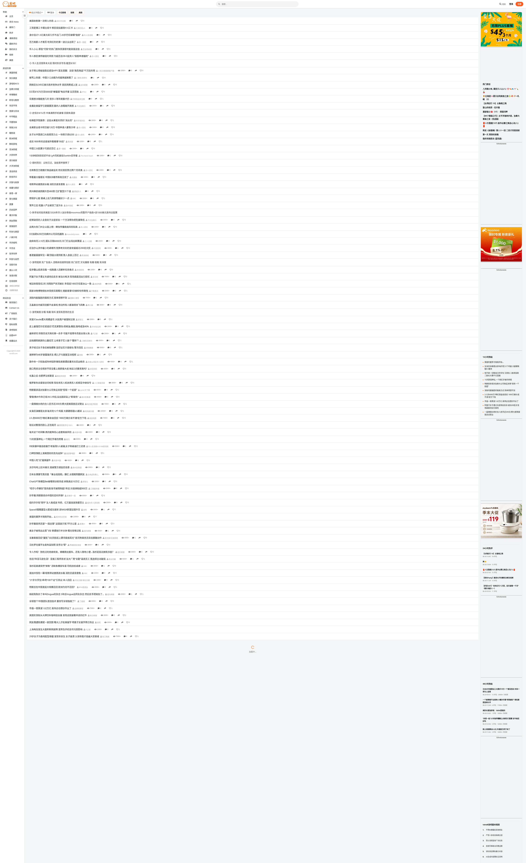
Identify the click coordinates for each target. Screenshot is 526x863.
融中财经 (69, 183)
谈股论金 (13, 264)
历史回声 (13, 209)
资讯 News (14, 21)
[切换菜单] (24, 15)
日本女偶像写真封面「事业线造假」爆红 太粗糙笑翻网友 (57, 429)
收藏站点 (13, 340)
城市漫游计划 (66, 754)
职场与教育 (14, 100)
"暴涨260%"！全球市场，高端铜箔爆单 (48, 662)
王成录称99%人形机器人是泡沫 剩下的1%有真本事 (54, 809)
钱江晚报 (105, 591)
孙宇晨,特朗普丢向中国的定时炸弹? (46, 450)
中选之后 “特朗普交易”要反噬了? (45, 788)
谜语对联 (13, 275)
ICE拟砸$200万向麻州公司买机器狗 (46, 204)
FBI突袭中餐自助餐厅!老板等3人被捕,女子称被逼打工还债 (57, 401)
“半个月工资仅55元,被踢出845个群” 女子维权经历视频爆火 (57, 683)
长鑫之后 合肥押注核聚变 (41, 330)
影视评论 (13, 176)
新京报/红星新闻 (111, 493)
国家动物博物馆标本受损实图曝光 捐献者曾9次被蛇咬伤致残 (58, 253)
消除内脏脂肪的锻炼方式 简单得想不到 (48, 260)
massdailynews (72, 204)
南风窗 (70, 126)
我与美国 (13, 198)
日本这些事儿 (92, 429)
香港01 (82, 479)
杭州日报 (89, 690)
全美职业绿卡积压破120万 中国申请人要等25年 (52, 112)
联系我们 (13, 302)
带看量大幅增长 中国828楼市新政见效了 (49, 154)
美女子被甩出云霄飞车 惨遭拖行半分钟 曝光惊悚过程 (55, 485)
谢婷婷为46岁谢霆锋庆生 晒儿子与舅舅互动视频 (52, 309)
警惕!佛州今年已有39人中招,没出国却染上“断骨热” (53, 351)
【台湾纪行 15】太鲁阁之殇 (495, 103)
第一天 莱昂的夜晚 (491, 134)
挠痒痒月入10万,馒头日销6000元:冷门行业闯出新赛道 (55, 211)
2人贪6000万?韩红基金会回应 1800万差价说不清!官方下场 (57, 373)
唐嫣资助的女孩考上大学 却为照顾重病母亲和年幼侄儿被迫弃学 (60, 647)
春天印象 (13, 215)
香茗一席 (13, 193)
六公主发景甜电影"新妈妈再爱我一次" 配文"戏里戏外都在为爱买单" (62, 711)
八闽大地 (13, 237)
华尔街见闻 (96, 281)
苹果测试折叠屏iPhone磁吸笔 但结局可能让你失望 (54, 654)
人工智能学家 (99, 338)
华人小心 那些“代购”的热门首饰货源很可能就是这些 (54, 49)
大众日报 (97, 648)
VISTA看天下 (94, 824)
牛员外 (73, 662)
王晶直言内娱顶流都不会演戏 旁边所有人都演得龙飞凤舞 (57, 267)
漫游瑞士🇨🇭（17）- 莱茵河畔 (495, 111)
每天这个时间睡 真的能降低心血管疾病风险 (50, 387)
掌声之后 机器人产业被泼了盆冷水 (46, 182)
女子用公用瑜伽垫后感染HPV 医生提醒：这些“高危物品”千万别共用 (62, 63)
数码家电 (13, 144)
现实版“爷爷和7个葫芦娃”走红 (43, 633)
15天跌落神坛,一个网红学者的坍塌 (46, 394)
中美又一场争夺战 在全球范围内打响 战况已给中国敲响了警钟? (60, 732)
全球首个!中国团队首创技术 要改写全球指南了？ (52, 556)
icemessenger (123, 669)
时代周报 (80, 620)
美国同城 (13, 72)
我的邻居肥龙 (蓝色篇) (492, 138)
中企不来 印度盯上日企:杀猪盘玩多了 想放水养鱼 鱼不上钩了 (58, 845)
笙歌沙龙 (13, 127)
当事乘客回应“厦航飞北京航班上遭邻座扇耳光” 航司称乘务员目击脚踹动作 (65, 492)
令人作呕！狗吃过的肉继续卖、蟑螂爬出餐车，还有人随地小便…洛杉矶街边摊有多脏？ (71, 506)
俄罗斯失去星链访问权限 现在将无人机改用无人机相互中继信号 (60, 337)
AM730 (85, 796)
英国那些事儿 (97, 760)
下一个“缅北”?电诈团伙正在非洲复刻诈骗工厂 (51, 619)
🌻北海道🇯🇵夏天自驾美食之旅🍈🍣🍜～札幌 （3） (501, 97)
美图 (11, 60)
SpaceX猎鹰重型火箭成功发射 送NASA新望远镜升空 (54, 464)
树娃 (81, 310)
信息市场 (13, 105)
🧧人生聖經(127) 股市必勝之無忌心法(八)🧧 (500, 124)
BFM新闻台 (83, 542)
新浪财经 (85, 225)
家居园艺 (13, 226)
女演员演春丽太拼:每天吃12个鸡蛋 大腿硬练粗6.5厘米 (55, 366)
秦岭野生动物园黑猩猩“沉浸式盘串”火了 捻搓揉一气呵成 (56, 697)
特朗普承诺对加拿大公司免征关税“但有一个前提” (53, 344)
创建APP (13, 335)
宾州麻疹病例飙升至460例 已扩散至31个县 (50, 168)
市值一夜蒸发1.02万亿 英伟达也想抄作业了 (50, 563)
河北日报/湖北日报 (82, 535)
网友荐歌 (13, 220)
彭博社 (84, 655)
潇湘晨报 (89, 303)
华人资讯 (95, 56)
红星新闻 (97, 218)
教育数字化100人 (66, 380)
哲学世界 (13, 253)
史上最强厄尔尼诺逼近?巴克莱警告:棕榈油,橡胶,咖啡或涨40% (59, 281)
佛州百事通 (85, 352)
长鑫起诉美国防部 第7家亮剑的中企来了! (49, 852)
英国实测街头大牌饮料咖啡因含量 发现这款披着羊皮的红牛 (58, 570)
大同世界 (13, 155)
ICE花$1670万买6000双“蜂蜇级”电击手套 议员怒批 (54, 84)
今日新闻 (62, 12)
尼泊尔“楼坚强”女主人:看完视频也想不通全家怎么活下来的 (57, 739)
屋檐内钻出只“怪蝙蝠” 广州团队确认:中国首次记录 (53, 718)
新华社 (79, 641)
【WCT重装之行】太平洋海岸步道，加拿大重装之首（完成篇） (501, 117)
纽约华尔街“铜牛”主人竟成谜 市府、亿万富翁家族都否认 (56, 457)
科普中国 (78, 387)
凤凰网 (96, 732)
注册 (519, 4)
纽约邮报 (87, 486)
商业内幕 (112, 514)
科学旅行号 (99, 817)
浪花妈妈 (93, 324)
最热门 (12, 27)
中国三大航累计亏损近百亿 (42, 133)
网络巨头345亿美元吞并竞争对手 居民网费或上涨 (53, 77)
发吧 (85, 465)
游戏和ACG (14, 83)
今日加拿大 (81, 98)
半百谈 (12, 248)
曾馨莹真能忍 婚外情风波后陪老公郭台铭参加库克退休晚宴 (58, 746)
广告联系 (13, 313)
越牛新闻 (65, 634)
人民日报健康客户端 (106, 63)
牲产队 (74, 852)
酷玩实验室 (61, 331)
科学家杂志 (80, 105)
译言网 (95, 239)
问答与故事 (14, 182)
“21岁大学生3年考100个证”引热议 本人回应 (50, 535)
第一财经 (82, 42)
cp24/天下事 (85, 345)
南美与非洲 (14, 111)
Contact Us (14, 308)
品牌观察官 (78, 563)
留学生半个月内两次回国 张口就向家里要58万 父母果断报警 (58, 605)
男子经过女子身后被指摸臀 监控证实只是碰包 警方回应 (56, 302)
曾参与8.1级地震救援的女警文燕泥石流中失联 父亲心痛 (56, 690)
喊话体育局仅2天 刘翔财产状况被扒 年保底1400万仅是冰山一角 (60, 246)
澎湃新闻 (91, 838)
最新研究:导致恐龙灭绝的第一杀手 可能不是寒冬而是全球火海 (59, 288)
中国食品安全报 (78, 91)
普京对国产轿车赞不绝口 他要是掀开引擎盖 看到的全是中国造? (60, 802)
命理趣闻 (13, 94)
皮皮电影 (98, 246)
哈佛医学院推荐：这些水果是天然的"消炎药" (51, 105)
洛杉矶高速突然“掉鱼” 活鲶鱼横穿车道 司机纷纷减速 (54, 521)
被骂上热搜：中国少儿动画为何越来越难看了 (51, 70)
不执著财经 (96, 598)
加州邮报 (84, 77)
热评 (11, 32)
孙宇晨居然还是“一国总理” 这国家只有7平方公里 (53, 478)
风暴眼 (74, 155)
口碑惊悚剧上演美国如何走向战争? (46, 408)
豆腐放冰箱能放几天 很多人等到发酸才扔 (49, 91)
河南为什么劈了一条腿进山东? (44, 753)
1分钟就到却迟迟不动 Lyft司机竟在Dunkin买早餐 (53, 140)
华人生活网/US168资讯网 (98, 401)
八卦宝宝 (93, 746)
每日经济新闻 (92, 359)
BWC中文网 (61, 21)
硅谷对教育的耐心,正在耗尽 (42, 380)
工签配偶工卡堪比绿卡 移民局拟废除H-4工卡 (51, 27)
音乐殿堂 (13, 160)
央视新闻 (80, 232)
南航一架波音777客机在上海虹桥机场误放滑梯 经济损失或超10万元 (62, 704)
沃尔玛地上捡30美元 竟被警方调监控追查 (49, 422)
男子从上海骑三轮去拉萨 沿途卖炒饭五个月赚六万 (53, 626)
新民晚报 (84, 627)
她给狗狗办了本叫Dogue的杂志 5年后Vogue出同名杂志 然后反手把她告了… (66, 549)
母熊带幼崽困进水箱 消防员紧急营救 (47, 161)
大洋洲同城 (14, 166)
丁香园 (82, 556)
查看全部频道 (14, 286)
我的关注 (13, 49)
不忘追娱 (90, 831)
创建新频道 (14, 290)
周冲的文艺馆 (61, 472)
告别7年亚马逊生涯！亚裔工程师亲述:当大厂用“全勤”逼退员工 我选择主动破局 (67, 513)
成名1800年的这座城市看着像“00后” (47, 126)
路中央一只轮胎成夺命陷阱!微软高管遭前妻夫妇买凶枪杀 (57, 316)
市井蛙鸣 (13, 242)
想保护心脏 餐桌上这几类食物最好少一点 (49, 175)
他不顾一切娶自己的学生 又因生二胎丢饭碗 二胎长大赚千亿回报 (60, 725)
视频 (11, 54)
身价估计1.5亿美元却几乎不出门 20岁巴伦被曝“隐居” (55, 34)
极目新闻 (84, 718)
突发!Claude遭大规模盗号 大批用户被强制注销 (52, 274)
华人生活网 (88, 35)
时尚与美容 (14, 231)
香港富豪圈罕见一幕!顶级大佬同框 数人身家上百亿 (54, 225)
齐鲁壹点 (94, 253)
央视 (92, 605)
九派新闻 (90, 697)
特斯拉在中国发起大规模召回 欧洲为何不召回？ (52, 542)
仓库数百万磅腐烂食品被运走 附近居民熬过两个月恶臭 (55, 147)
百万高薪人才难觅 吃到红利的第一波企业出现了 (52, 41)
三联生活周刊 (81, 70)
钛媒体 (97, 767)
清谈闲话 (13, 171)
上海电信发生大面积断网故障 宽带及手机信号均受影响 (55, 584)
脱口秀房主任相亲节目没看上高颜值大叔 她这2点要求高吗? (58, 323)
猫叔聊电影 (70, 408)
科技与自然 (14, 259)
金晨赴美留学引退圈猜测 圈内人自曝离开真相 (51, 98)
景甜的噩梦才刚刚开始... (41, 471)
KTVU (83, 84)
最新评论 (13, 43)
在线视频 (13, 281)
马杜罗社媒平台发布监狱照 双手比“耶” (48, 499)
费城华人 (77, 169)
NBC (74, 176)
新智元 (80, 274)
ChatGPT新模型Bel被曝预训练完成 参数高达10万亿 (54, 436)
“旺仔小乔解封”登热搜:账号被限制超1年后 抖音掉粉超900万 (58, 443)
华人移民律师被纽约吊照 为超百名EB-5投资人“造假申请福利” (59, 56)
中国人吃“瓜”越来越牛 (40, 415)
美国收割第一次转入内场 (41, 20)
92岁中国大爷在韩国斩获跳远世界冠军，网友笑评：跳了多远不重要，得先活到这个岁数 (72, 669)
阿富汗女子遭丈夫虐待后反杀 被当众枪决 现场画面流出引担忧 (59, 239)
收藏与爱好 (14, 187)
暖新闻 (12, 133)
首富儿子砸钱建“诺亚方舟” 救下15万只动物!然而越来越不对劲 (59, 760)
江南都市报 (94, 443)
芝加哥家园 (87, 49)
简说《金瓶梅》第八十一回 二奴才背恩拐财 (501, 130)
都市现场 (87, 782)
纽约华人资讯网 (93, 458)
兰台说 (93, 775)
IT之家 (95, 288)
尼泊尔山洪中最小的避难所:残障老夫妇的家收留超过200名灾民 (60, 218)
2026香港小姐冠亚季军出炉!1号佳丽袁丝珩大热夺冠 (54, 795)
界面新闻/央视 (75, 500)
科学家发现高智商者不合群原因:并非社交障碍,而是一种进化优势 (60, 816)
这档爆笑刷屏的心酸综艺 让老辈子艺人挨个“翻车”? (53, 295)
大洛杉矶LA (80, 28)
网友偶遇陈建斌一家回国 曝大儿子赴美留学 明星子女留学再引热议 (61, 577)
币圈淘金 (13, 122)
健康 (11, 204)
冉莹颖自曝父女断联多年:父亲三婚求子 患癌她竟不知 (55, 781)
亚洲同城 (13, 149)
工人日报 (88, 211)
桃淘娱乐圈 (89, 366)
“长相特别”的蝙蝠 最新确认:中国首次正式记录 (51, 640)
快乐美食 (13, 78)
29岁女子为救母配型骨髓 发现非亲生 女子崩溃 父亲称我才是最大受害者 (64, 591)
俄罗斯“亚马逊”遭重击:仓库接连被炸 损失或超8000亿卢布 (57, 838)
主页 (11, 16)
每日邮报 (93, 570)
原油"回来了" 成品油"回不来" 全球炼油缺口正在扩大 (54, 859)
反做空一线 (71, 451)
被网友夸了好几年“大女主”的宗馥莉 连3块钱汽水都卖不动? (57, 824)
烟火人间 (13, 270)
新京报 (101, 704)
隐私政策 (13, 324)
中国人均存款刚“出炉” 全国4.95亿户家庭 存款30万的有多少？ (59, 598)
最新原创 (13, 38)
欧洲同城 (13, 138)
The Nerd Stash (86, 141)
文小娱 (100, 711)
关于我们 (13, 319)
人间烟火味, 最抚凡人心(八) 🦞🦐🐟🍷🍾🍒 (500, 90)
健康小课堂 (74, 260)
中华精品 (13, 116)
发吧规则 (13, 329)
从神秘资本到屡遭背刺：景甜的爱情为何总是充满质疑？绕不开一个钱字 (64, 676)
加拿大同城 (14, 89)
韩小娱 (90, 267)
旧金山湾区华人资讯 (95, 317)
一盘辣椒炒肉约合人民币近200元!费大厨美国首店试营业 (56, 359)
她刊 (68, 394)
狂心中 (105, 676)
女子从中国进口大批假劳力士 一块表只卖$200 (51, 119)
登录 (511, 4)
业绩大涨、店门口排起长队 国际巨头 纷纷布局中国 (54, 612)
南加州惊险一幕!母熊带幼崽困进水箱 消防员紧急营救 (55, 528)
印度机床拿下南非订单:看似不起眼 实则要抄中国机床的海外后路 (60, 767)
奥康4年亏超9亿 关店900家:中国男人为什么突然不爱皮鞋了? (58, 774)
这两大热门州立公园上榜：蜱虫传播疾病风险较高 (53, 197)
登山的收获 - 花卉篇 (491, 107)
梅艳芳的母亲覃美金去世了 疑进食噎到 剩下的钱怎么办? (56, 831)
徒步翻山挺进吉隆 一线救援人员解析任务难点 (51, 232)
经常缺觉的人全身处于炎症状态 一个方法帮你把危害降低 (57, 189)
